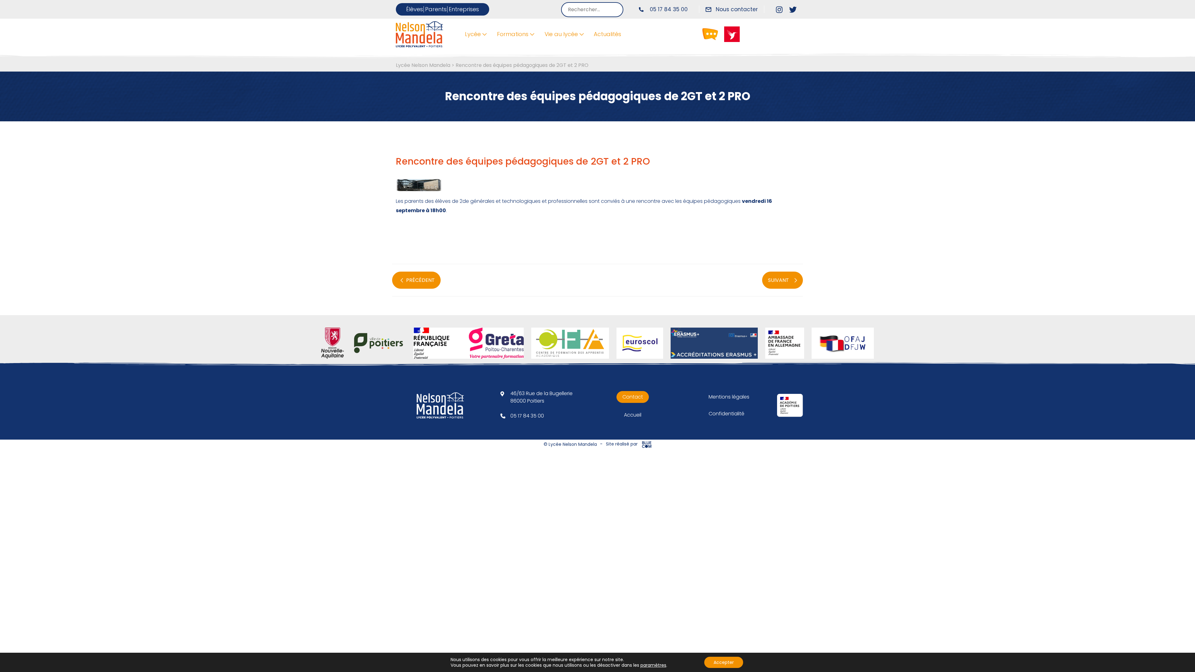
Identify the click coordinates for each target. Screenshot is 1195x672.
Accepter (724, 662)
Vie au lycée (561, 34)
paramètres (653, 665)
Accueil (632, 414)
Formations (512, 34)
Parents (436, 9)
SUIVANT (778, 280)
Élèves (414, 9)
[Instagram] (779, 9)
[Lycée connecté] (710, 33)
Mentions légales (729, 396)
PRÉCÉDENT (420, 280)
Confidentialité (726, 413)
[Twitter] (793, 9)
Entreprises (464, 9)
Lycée (473, 34)
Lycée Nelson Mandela (423, 65)
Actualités (607, 34)
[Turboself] (732, 33)
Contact (632, 396)
